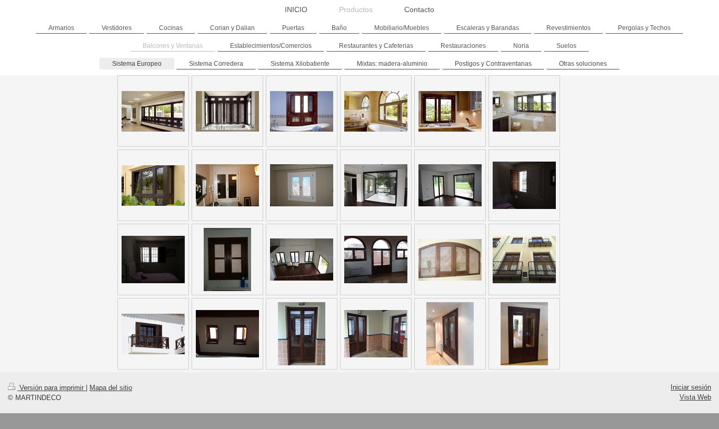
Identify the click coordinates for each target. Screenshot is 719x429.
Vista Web (695, 397)
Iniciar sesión (691, 387)
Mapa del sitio (110, 388)
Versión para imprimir (51, 388)
